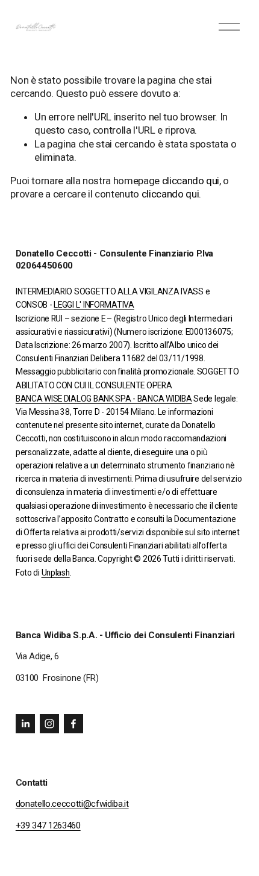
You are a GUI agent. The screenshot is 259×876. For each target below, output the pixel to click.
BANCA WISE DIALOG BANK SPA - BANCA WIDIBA (104, 398)
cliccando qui (191, 181)
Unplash (56, 572)
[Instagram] (49, 723)
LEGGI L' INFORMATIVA (94, 304)
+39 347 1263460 (48, 825)
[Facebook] (73, 723)
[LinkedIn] (25, 723)
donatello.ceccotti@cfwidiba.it (72, 803)
